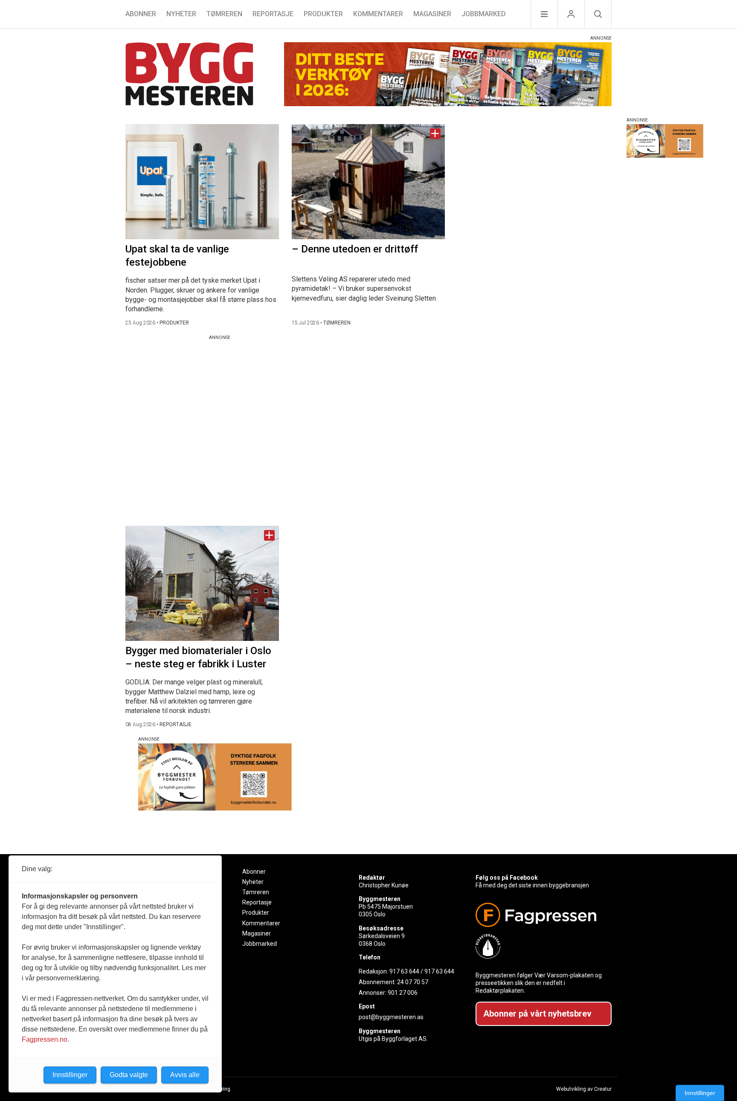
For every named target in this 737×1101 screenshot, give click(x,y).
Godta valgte (129, 1074)
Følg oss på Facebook (507, 877)
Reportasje (272, 14)
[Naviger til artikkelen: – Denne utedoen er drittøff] (368, 181)
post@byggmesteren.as (391, 1017)
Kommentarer (378, 14)
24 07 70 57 (412, 982)
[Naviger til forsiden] (189, 75)
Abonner (140, 14)
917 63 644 (404, 971)
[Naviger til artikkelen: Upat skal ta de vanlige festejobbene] (202, 181)
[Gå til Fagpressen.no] (540, 915)
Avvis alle (185, 1074)
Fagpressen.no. (45, 1039)
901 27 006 (403, 992)
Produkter (323, 14)
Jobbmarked (483, 14)
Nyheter (181, 14)
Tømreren (224, 14)
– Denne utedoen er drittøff (355, 249)
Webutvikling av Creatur (584, 1089)
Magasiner (432, 14)
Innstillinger (700, 1092)
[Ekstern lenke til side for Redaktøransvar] (540, 946)
